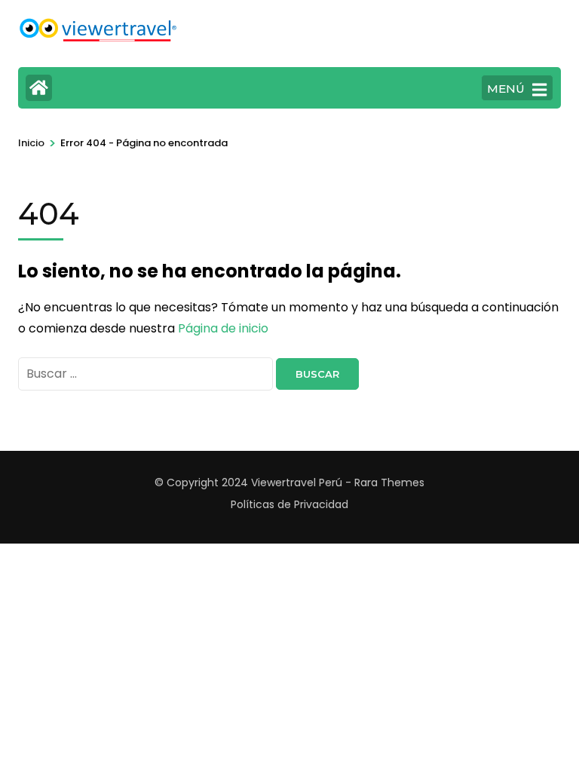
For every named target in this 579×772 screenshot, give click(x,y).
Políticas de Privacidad (289, 504)
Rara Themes (389, 482)
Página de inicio (223, 328)
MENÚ (506, 88)
